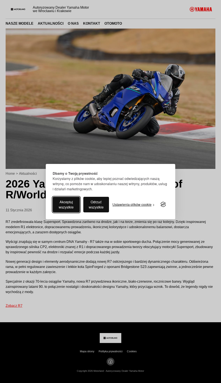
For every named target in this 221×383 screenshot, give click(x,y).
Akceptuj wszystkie (66, 204)
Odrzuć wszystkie (96, 204)
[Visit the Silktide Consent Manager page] (163, 204)
